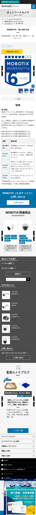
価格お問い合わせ (13, 51)
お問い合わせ (18, 202)
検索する (18, 274)
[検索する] (28, 279)
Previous (2, 71)
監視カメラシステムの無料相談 (13, 469)
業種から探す (6, 451)
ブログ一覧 (19, 430)
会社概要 (6, 478)
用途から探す (6, 456)
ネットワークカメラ (8, 436)
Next (33, 71)
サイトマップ (8, 474)
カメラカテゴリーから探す (11, 441)
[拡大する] (33, 86)
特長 (18, 99)
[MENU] (33, 6)
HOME (6, 460)
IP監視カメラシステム (9, 446)
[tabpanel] (21, 91)
